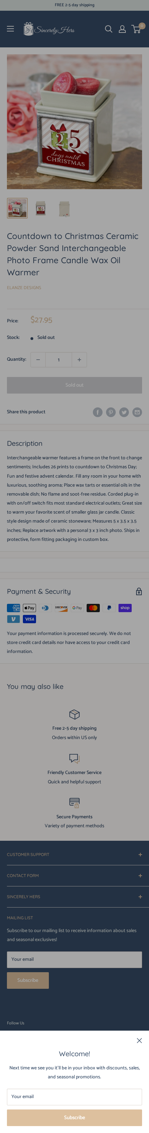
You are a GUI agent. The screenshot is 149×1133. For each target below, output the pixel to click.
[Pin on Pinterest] (111, 412)
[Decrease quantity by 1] (38, 359)
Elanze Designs (24, 288)
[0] (136, 29)
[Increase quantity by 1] (79, 359)
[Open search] (109, 29)
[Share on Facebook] (98, 412)
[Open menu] (10, 28)
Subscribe (74, 1117)
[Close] (139, 1040)
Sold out (74, 385)
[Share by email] (137, 412)
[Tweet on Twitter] (124, 412)
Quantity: (16, 359)
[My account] (122, 29)
